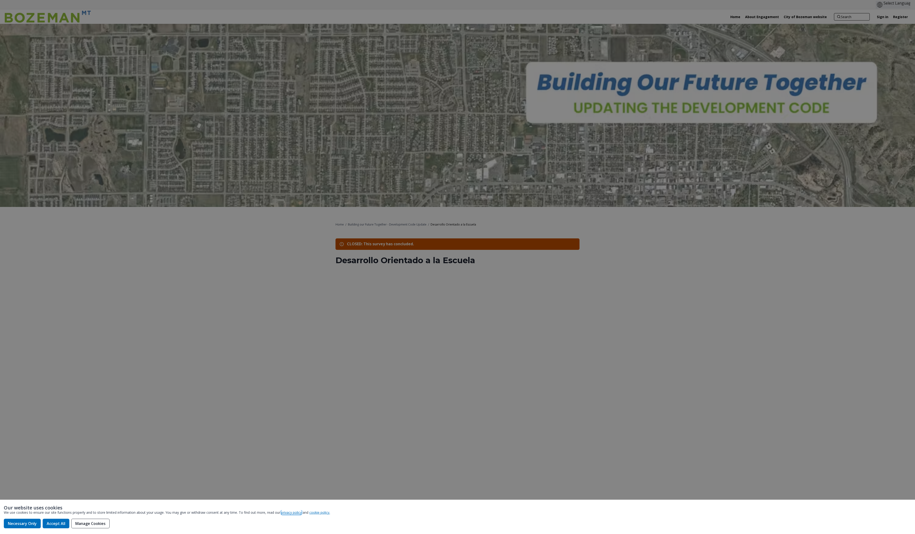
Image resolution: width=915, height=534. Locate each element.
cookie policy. (319, 512)
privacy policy (291, 512)
